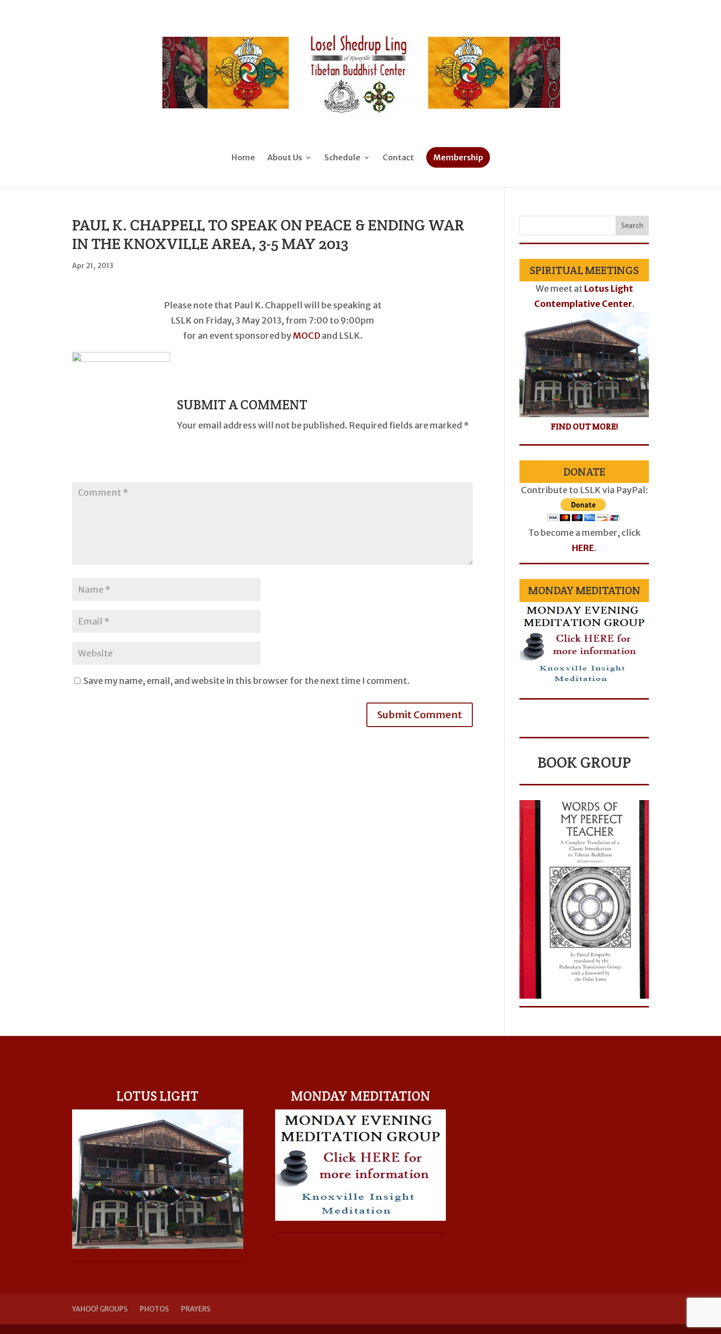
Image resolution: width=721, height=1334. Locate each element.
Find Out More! (584, 426)
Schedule (342, 158)
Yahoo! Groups (100, 1309)
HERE (583, 548)
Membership (458, 157)
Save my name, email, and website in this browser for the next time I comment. (246, 680)
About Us (284, 158)
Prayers (195, 1309)
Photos (154, 1309)
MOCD (306, 335)
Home (243, 158)
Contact (398, 158)
